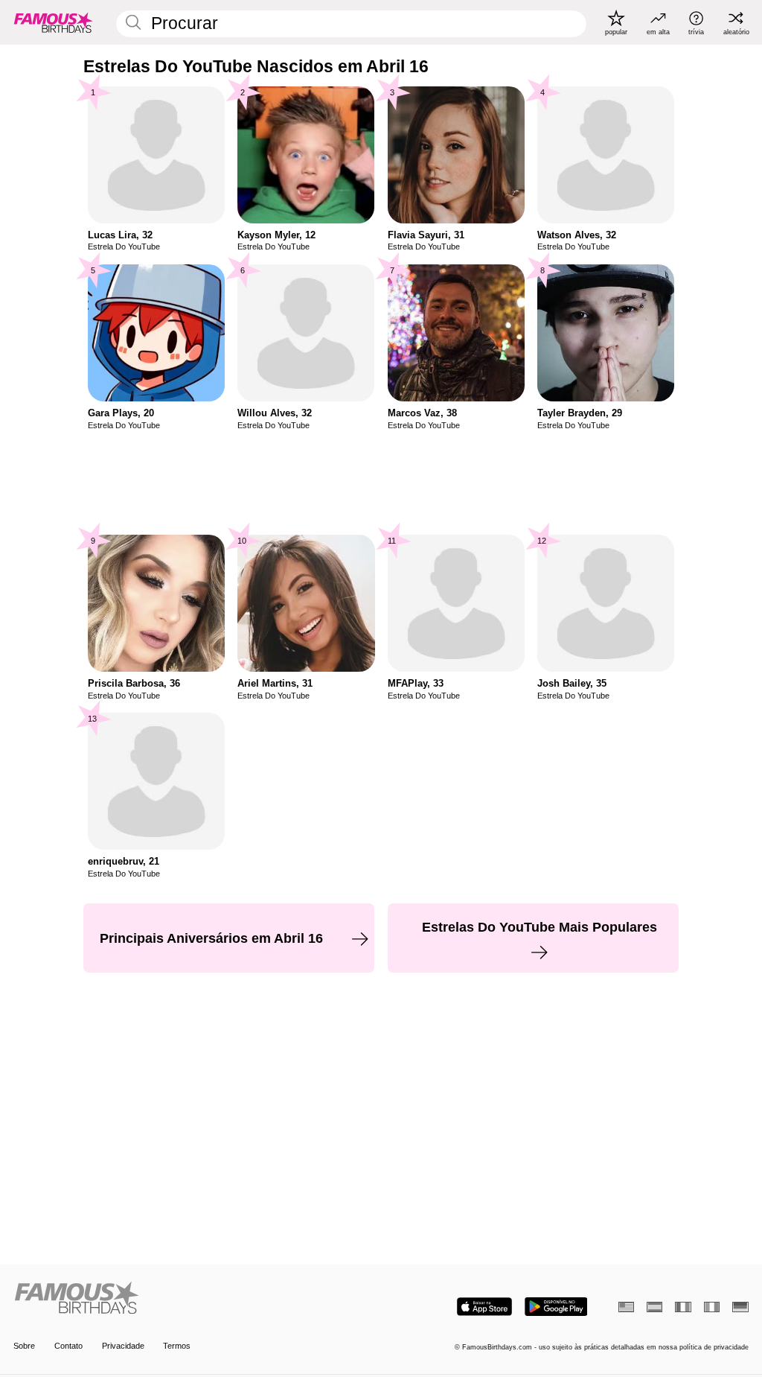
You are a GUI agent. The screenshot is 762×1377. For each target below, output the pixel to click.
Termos (176, 1345)
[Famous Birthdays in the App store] (484, 1306)
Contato (68, 1345)
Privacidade (123, 1345)
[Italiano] (712, 1307)
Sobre (24, 1345)
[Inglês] (626, 1307)
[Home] (193, 1299)
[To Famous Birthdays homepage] (54, 22)
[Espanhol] (654, 1307)
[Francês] (683, 1307)
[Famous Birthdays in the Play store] (556, 1306)
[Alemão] (740, 1307)
